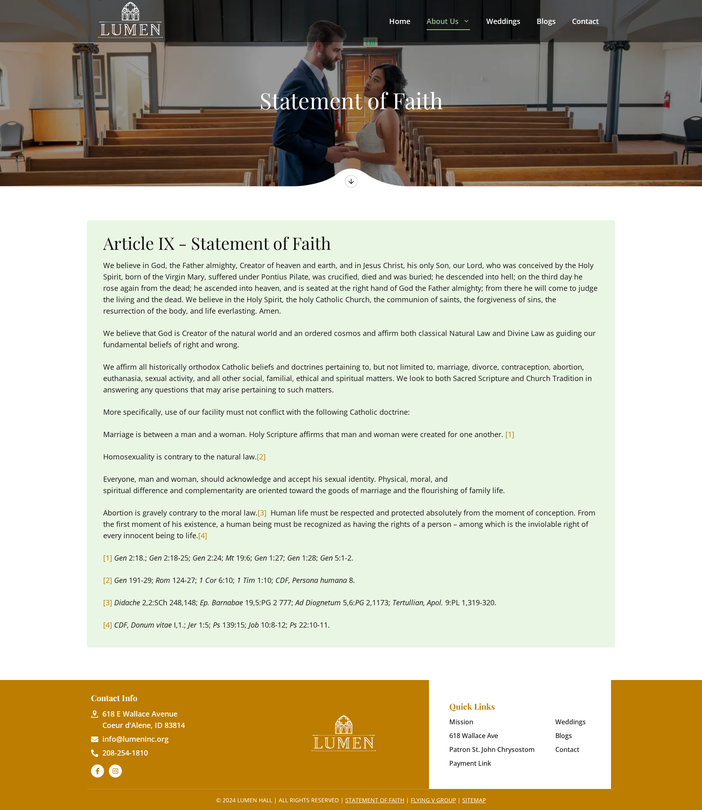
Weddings (503, 21)
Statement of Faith (374, 800)
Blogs (546, 21)
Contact (585, 21)
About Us (443, 21)
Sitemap (474, 800)
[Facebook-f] (97, 771)
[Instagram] (115, 771)
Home (399, 21)
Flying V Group (433, 800)
